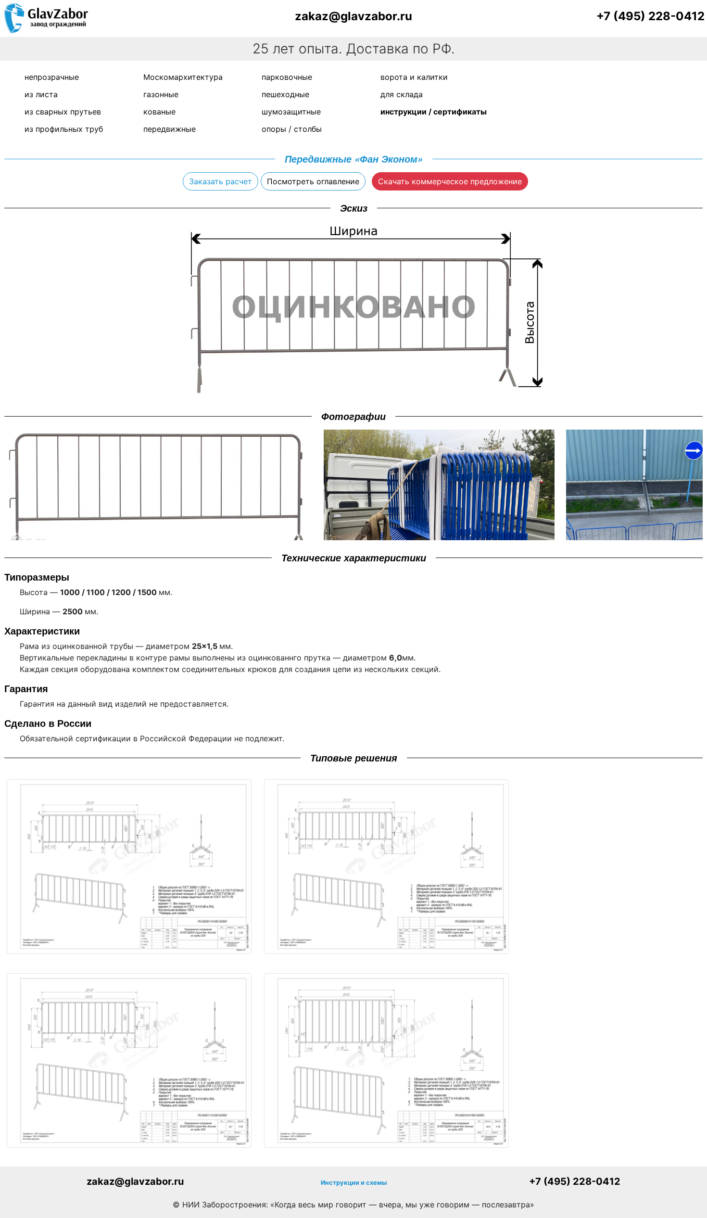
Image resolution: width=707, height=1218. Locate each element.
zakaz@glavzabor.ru (353, 16)
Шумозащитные (291, 111)
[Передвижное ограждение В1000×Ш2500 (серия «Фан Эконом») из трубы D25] (129, 866)
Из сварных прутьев (63, 111)
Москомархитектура (183, 77)
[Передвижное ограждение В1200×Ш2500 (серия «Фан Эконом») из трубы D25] (129, 1060)
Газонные (160, 94)
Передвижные (169, 129)
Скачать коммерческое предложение (450, 181)
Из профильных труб (64, 129)
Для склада (401, 94)
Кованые (159, 111)
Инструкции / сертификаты (433, 111)
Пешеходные (285, 94)
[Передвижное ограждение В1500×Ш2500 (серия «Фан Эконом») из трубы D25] (386, 1060)
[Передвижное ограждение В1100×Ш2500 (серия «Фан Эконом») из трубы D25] (386, 866)
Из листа (41, 94)
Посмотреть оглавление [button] (313, 181)
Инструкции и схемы (354, 1182)
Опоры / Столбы (292, 129)
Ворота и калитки (414, 77)
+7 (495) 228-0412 (650, 16)
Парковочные (287, 77)
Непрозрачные (52, 77)
